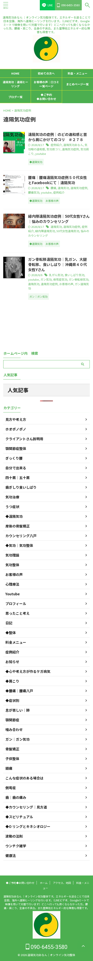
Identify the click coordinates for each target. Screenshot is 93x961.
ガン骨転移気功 (78, 279)
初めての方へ (46, 73)
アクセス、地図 (62, 883)
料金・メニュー (77, 73)
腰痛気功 (33, 192)
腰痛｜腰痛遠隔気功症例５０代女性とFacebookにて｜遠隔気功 (57, 180)
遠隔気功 (63, 188)
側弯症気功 (60, 279)
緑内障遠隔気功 (45, 231)
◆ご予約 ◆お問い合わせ (49, 97)
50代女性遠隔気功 (67, 231)
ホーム (44, 883)
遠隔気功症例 (70, 149)
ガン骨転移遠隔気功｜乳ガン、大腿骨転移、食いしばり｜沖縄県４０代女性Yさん (57, 264)
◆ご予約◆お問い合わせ (20, 883)
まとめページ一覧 (77, 84)
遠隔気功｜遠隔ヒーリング (15, 84)
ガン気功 (46, 279)
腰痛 (53, 188)
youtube (40, 154)
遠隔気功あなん (73, 145)
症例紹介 (56, 145)
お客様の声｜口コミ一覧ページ (46, 84)
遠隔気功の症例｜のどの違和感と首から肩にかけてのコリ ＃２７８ (57, 137)
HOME (15, 73)
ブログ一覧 (15, 97)
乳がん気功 (56, 275)
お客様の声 (66, 284)
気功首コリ (53, 149)
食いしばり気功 (74, 275)
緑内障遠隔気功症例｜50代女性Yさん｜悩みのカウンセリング (59, 218)
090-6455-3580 (48, 947)
